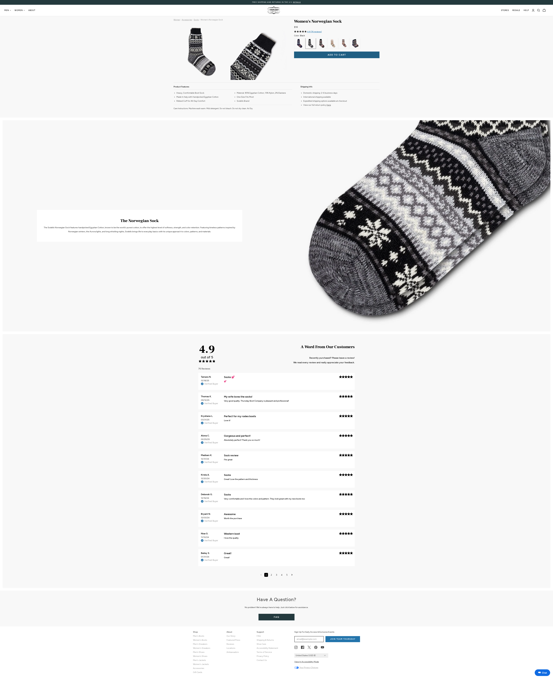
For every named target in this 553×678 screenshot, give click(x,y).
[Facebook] (302, 647)
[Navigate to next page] (292, 575)
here (329, 105)
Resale (516, 10)
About (31, 10)
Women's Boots (200, 640)
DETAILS (297, 2)
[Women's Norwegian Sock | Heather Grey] (344, 43)
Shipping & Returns (265, 640)
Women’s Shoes (200, 656)
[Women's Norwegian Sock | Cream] (333, 43)
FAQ (276, 617)
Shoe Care (261, 644)
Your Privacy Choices (308, 667)
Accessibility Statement (267, 648)
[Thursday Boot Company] (274, 10)
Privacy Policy (263, 656)
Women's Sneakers (201, 648)
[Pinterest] (315, 647)
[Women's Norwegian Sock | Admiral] (299, 43)
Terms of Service (264, 652)
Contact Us (262, 660)
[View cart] (544, 10)
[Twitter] (309, 647)
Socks (196, 20)
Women (19, 10)
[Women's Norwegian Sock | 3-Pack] (355, 43)
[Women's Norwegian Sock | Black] (310, 43)
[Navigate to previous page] (261, 575)
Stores (505, 10)
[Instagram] (296, 647)
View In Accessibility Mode (306, 662)
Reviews (230, 644)
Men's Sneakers (200, 644)
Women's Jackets (201, 664)
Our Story (231, 636)
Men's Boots (198, 636)
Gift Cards (197, 672)
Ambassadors (233, 652)
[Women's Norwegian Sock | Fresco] (322, 43)
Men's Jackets (199, 660)
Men (6, 10)
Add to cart (337, 54)
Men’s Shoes (198, 652)
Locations (231, 648)
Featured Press (233, 640)
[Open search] (538, 10)
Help (526, 10)
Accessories (187, 20)
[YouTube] (322, 647)
